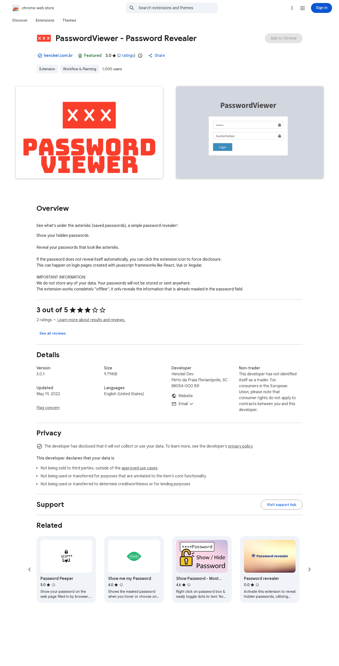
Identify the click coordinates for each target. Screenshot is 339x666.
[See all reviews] (52, 333)
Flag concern (48, 407)
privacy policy (240, 446)
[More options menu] (292, 8)
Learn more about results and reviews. (91, 319)
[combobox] (178, 8)
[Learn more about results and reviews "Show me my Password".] (121, 585)
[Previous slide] (29, 569)
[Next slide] (309, 569)
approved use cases (140, 468)
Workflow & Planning (79, 69)
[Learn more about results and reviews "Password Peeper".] (53, 585)
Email (183, 403)
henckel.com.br (58, 55)
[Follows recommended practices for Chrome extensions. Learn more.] (80, 56)
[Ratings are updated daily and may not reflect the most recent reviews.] (140, 56)
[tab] (20, 20)
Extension (47, 69)
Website (185, 395)
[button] (302, 8)
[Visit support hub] (282, 505)
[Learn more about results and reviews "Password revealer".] (257, 585)
